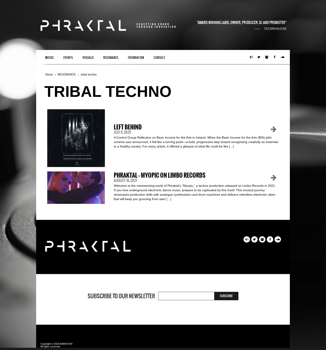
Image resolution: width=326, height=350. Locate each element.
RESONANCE (110, 58)
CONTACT (159, 58)
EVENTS (68, 58)
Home (49, 74)
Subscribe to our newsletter (121, 296)
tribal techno (88, 74)
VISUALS (88, 58)
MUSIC (49, 58)
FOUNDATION (136, 58)
